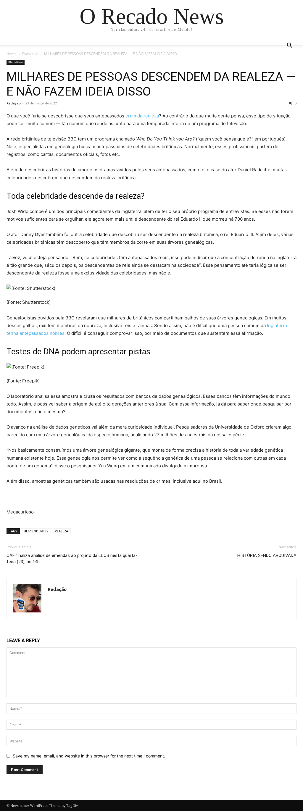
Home (12, 53)
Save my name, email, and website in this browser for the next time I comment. (89, 755)
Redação (14, 103)
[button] (289, 46)
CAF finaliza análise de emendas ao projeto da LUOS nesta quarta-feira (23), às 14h (72, 558)
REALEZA (61, 531)
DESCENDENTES (36, 531)
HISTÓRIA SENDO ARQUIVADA (266, 555)
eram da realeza (142, 116)
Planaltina (30, 53)
